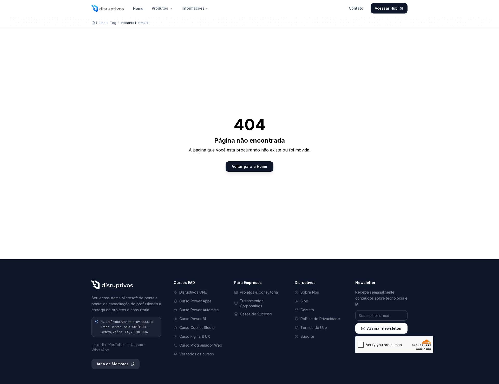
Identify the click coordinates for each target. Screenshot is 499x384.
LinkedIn (98, 344)
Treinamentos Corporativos (251, 303)
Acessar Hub (386, 8)
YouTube (116, 344)
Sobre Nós (309, 292)
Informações (193, 8)
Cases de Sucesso (256, 314)
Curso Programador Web (200, 345)
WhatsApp (100, 350)
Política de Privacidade (320, 318)
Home (138, 8)
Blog (304, 301)
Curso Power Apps (195, 301)
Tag (113, 23)
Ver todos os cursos (196, 354)
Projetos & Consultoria (259, 292)
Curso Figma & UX (194, 336)
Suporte (307, 336)
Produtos (160, 8)
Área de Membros (113, 364)
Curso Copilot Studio (197, 327)
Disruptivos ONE (193, 292)
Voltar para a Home (249, 166)
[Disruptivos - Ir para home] (107, 8)
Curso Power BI (192, 318)
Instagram (135, 344)
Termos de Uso (313, 327)
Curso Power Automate (199, 310)
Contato (356, 8)
